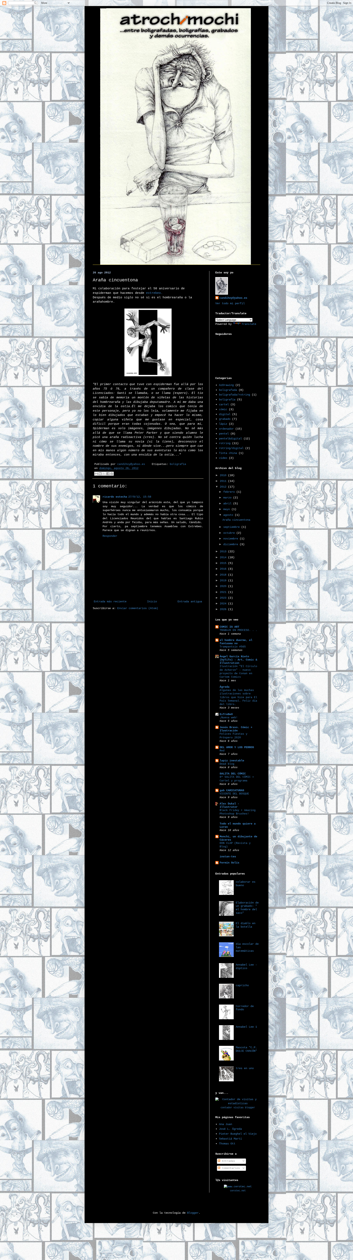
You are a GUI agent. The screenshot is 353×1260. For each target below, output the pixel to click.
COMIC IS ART (229, 626)
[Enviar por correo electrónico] (96, 474)
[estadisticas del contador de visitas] (237, 1103)
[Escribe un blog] (100, 474)
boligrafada (228, 390)
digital (224, 414)
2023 (224, 597)
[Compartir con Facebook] (108, 474)
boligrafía (178, 464)
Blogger (193, 1212)
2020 (224, 586)
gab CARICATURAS (232, 790)
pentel (224, 433)
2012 (224, 486)
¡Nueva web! (229, 717)
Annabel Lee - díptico (246, 966)
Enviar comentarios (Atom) (137, 608)
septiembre (232, 527)
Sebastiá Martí (230, 1138)
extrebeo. (154, 293)
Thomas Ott (227, 1143)
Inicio (152, 601)
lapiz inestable (232, 760)
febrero (229, 492)
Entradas (227, 1161)
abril (228, 503)
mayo (227, 509)
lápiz (223, 424)
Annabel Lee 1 (246, 1026)
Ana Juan (225, 1124)
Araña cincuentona (236, 519)
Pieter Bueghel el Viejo (238, 1133)
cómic (223, 409)
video (223, 458)
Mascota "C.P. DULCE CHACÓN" (246, 1049)
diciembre (231, 544)
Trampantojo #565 (233, 646)
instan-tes (228, 856)
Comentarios (230, 1168)
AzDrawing (226, 385)
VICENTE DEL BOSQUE (234, 793)
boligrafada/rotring (234, 394)
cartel (224, 404)
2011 (224, 481)
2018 (224, 574)
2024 (224, 603)
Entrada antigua (190, 601)
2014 (224, 557)
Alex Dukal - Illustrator (229, 805)
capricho (242, 985)
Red (222, 750)
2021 (224, 592)
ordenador (226, 428)
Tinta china (228, 453)
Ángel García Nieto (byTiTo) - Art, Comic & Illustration (238, 660)
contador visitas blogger (238, 1107)
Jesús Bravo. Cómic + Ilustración (236, 729)
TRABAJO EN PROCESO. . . (238, 630)
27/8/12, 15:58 (139, 496)
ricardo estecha (115, 496)
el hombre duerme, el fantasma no (236, 641)
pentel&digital (230, 438)
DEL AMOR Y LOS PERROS (237, 747)
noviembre (231, 538)
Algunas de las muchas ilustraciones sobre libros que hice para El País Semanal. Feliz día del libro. (238, 697)
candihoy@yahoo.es (233, 298)
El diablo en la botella (245, 925)
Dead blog (227, 763)
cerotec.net (238, 1190)
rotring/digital (231, 448)
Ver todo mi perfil (230, 303)
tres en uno (245, 1068)
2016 (224, 568)
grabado (224, 419)
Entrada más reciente (110, 601)
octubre (229, 533)
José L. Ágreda (230, 1129)
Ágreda (224, 686)
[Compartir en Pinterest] (112, 474)
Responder (110, 536)
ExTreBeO (226, 714)
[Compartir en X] (104, 474)
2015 (224, 563)
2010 (224, 475)
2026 (224, 609)
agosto (229, 515)
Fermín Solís (229, 862)
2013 (224, 551)
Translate (248, 324)
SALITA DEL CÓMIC (233, 773)
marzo (228, 497)
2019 (224, 580)
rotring (224, 443)
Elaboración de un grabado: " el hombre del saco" (247, 908)
